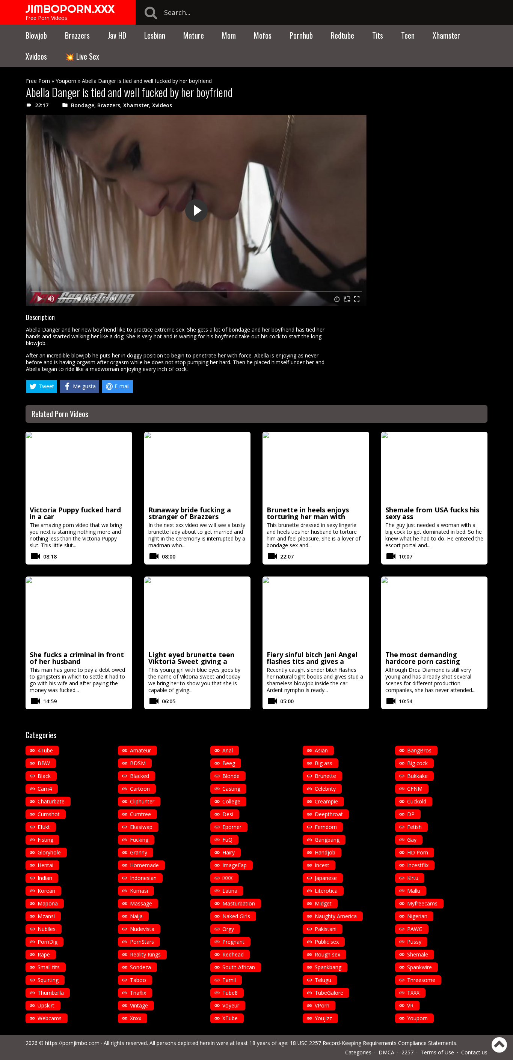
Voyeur (230, 1005)
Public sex (327, 941)
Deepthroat (329, 814)
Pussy (414, 941)
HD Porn (417, 852)
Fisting (45, 839)
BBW (44, 763)
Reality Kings (145, 954)
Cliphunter (142, 801)
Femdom (326, 826)
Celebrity (325, 788)
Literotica (326, 890)
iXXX (227, 877)
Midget (323, 903)
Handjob (325, 852)
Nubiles (47, 928)
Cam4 (45, 788)
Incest (322, 865)
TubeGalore (329, 992)
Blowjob (36, 35)
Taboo (138, 979)
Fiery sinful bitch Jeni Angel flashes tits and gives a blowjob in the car (312, 661)
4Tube (45, 750)
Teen (408, 35)
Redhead (233, 954)
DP (411, 814)
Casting (231, 788)
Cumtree (140, 814)
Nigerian (417, 916)
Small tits (49, 967)
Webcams (50, 1018)
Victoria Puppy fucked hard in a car (75, 513)
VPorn (322, 1005)
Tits (377, 35)
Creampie (326, 801)
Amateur (140, 750)
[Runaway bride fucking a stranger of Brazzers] (197, 467)
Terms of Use (437, 1052)
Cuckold (416, 801)
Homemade (144, 865)
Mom (229, 35)
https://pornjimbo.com (72, 1042)
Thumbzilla (51, 992)
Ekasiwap (141, 826)
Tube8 (230, 992)
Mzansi (46, 916)
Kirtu (412, 877)
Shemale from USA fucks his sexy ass (432, 513)
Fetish (414, 826)
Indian (45, 877)
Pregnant (233, 941)
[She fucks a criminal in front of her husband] (79, 612)
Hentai (45, 865)
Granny (138, 852)
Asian (321, 750)
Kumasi (139, 890)
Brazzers (77, 35)
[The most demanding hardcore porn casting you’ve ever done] (434, 612)
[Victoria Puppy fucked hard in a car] (79, 467)
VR (410, 1005)
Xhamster (446, 35)
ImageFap (234, 865)
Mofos (263, 35)
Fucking (139, 839)
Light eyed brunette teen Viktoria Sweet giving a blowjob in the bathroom (191, 661)
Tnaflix (138, 992)
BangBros (419, 750)
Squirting (48, 979)
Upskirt (46, 1005)
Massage (141, 903)
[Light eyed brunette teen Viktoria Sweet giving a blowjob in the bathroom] (197, 612)
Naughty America (336, 916)
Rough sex (327, 954)
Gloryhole (49, 852)
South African (238, 967)
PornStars (142, 941)
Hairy (228, 852)
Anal (227, 750)
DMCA (386, 1052)
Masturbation (238, 903)
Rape (44, 954)
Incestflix (418, 865)
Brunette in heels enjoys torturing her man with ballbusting (308, 516)
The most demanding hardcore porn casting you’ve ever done (422, 661)
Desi (227, 814)
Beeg (228, 763)
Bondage (82, 105)
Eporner (231, 826)
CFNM (414, 788)
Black (44, 775)
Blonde (231, 775)
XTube (230, 1018)
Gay (411, 839)
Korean (46, 890)
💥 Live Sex (82, 56)
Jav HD (117, 35)
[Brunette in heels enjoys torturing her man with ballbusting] (316, 467)
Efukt (44, 826)
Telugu (323, 979)
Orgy (228, 928)
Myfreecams (422, 903)
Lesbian (154, 35)
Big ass (323, 763)
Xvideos (36, 56)
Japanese (326, 877)
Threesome (421, 979)
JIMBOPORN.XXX (70, 8)
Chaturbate (51, 801)
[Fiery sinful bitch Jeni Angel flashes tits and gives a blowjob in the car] (316, 612)
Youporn (66, 80)
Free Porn (38, 80)
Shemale (417, 954)
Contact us (474, 1052)
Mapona (48, 903)
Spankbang (328, 967)
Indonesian (143, 877)
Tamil (229, 979)
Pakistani (325, 928)
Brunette (325, 775)
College (231, 801)
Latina (229, 890)
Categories (358, 1052)
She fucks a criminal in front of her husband (77, 658)
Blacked (139, 775)
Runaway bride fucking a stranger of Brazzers (189, 513)
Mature (193, 35)
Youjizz (323, 1018)
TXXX (413, 992)
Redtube (342, 35)
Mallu (413, 890)
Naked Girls (236, 916)
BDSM (138, 763)
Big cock (417, 763)
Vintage (139, 1005)
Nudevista (142, 928)
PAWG (414, 928)
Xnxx (135, 1018)
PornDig (47, 941)
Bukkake (417, 775)
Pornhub (301, 35)
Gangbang (327, 839)
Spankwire (419, 967)
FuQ (227, 839)
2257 (407, 1052)
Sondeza (140, 967)
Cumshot (49, 814)
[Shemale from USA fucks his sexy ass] (434, 467)
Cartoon (140, 788)
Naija (136, 916)
